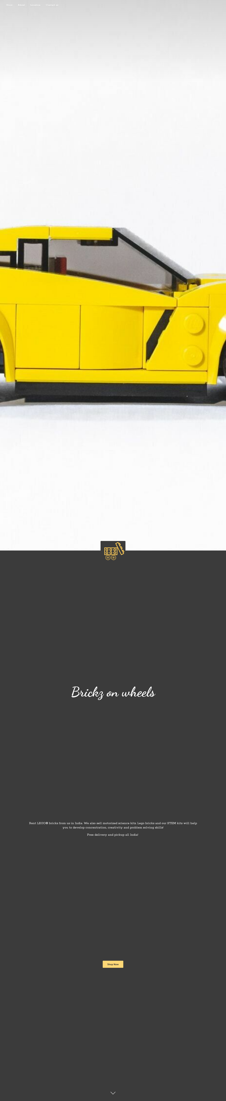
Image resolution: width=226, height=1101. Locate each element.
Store (9, 5)
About (21, 5)
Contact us (52, 5)
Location (35, 5)
